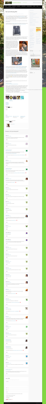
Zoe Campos (37, 42)
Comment (7, 381)
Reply (6, 139)
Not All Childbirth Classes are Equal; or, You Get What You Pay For (32, 38)
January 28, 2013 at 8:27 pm (8, 326)
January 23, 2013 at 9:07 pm (8, 254)
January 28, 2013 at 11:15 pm (8, 340)
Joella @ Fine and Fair (8, 168)
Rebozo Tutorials (31, 32)
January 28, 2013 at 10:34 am (8, 275)
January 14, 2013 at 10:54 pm (8, 143)
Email (7, 390)
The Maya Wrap (31, 18)
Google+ (39, 2)
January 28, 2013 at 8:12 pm (8, 308)
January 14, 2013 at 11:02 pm (8, 150)
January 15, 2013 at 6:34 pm (8, 188)
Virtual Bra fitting (18, 69)
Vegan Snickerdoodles (13, 293)
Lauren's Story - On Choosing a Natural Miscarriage (32, 36)
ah (36, 36)
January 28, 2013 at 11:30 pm (8, 356)
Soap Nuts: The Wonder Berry (33, 19)
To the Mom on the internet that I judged (15, 302)
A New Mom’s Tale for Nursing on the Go (22, 116)
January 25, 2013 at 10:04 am (8, 268)
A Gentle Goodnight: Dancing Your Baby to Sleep (32, 45)
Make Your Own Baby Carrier (33, 14)
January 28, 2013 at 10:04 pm (8, 333)
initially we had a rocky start (21, 16)
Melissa (7, 289)
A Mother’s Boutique (14, 23)
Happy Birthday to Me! (13, 220)
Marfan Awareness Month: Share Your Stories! (17, 350)
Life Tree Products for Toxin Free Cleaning (38, 39)
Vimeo (37, 2)
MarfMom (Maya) (8, 339)
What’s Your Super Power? (16, 116)
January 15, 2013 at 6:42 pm (8, 195)
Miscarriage (14, 99)
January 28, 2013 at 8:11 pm (8, 299)
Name (7, 387)
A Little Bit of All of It (16, 2)
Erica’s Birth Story (7, 99)
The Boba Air (18, 99)
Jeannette (7, 215)
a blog (16, 67)
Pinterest (36, 2)
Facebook (33, 2)
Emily (6, 307)
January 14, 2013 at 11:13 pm (8, 169)
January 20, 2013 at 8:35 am (8, 226)
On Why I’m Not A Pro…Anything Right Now (15, 311)
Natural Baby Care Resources (9, 116)
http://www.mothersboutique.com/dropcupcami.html (11, 153)
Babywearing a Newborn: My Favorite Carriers (34, 17)
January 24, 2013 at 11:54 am (8, 261)
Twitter (34, 2)
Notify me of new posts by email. (9, 396)
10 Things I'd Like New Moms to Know (33, 13)
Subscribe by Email (32, 10)
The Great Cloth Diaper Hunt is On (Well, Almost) (11, 100)
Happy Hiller (37, 40)
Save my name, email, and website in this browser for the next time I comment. (14, 393)
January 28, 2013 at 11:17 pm (8, 347)
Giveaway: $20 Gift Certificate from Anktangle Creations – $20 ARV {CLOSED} (7, 103)
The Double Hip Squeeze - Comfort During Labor (32, 31)
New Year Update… (13, 182)
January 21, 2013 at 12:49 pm (8, 247)
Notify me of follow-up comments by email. (10, 395)
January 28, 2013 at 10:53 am (8, 282)
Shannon (7, 298)
